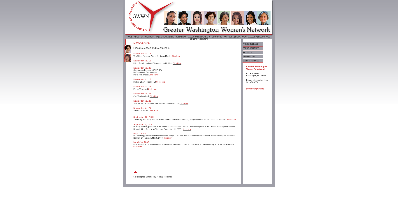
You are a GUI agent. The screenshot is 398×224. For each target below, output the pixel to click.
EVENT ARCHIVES (251, 61)
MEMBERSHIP (151, 37)
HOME (129, 37)
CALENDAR (193, 37)
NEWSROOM (241, 37)
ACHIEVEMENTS (166, 37)
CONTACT (194, 39)
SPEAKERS (205, 37)
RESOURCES (264, 37)
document (231, 120)
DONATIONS (181, 37)
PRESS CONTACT (251, 48)
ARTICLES (247, 52)
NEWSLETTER (249, 57)
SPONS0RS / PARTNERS (223, 37)
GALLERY (252, 37)
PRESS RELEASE (250, 44)
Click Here (175, 56)
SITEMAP (204, 39)
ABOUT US (139, 37)
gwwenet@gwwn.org (255, 89)
